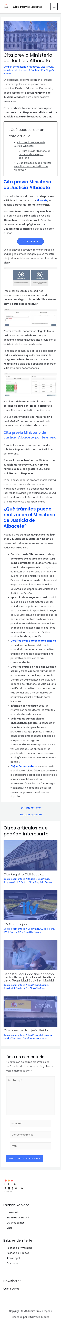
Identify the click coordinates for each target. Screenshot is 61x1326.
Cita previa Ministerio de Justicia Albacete (29, 144)
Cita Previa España (27, 7)
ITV (5, 932)
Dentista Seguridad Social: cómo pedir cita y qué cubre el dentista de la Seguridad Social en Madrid (29, 977)
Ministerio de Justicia (15, 70)
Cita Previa (46, 66)
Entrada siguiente (31, 814)
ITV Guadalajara (16, 924)
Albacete (34, 66)
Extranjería (46, 1035)
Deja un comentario (15, 66)
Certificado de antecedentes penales (33, 640)
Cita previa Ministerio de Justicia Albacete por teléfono (34, 154)
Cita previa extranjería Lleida (26, 1030)
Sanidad (8, 988)
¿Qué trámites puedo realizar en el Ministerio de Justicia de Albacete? (32, 166)
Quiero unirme (11, 1288)
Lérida (7, 1038)
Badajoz (31, 878)
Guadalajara (47, 928)
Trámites (34, 70)
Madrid (44, 985)
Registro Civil (11, 882)
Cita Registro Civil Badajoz (24, 874)
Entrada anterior (31, 807)
